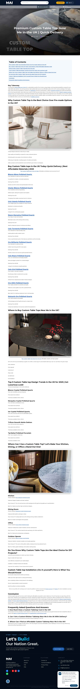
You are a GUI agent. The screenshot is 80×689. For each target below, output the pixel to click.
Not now (67, 685)
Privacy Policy (44, 664)
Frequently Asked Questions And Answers (19, 80)
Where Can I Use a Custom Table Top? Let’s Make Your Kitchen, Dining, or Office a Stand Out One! (32, 72)
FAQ (25, 667)
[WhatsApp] (7, 674)
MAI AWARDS (60, 2)
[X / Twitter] (10, 671)
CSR (25, 664)
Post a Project (57, 649)
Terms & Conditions (46, 662)
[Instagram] (16, 671)
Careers (26, 662)
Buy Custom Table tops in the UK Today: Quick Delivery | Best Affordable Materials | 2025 (30, 66)
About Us (26, 660)
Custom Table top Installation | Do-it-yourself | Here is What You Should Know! (28, 76)
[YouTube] (13, 671)
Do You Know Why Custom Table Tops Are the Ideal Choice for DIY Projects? (27, 74)
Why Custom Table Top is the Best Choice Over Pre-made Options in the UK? (27, 64)
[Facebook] (7, 671)
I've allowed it (74, 685)
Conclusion (12, 78)
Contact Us (44, 660)
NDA (42, 667)
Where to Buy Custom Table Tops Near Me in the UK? (22, 68)
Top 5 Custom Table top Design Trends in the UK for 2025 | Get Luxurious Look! (28, 70)
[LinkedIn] (19, 671)
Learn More (69, 649)
